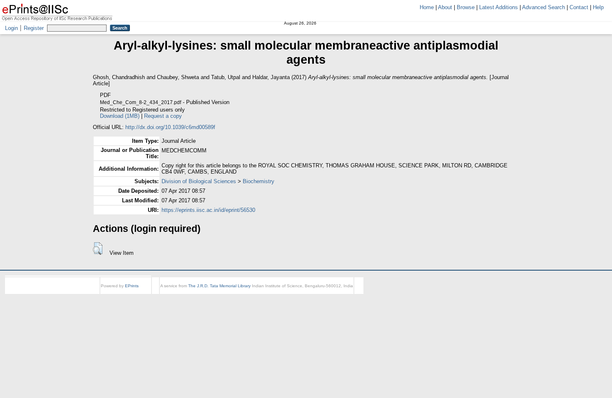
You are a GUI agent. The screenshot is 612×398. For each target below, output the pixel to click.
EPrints (132, 286)
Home (427, 7)
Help (598, 7)
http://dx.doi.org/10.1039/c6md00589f (170, 127)
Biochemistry (258, 181)
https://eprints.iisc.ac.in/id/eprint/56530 (208, 210)
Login (11, 28)
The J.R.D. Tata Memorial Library (219, 286)
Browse (466, 7)
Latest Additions (498, 7)
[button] (97, 248)
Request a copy (287, 116)
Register (34, 28)
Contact (579, 7)
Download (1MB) (244, 116)
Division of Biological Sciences (199, 181)
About (445, 7)
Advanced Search (543, 7)
